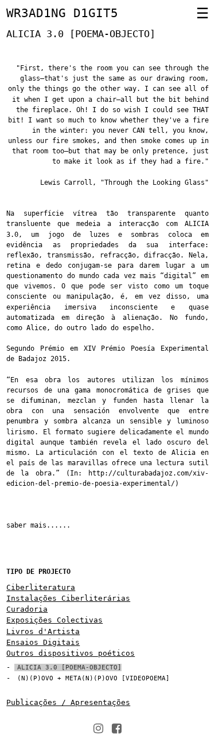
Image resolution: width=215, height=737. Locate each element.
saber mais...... (38, 525)
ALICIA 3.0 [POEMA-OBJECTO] (69, 667)
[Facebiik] (117, 728)
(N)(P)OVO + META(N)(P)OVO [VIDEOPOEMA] (93, 678)
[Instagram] (98, 728)
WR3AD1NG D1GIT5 (62, 13)
